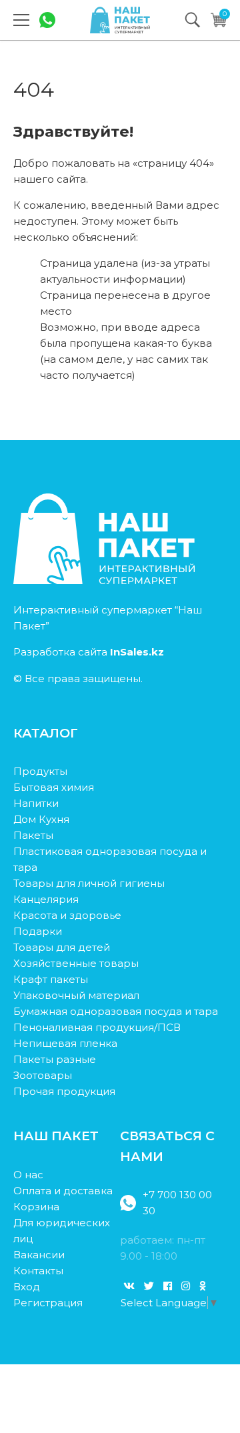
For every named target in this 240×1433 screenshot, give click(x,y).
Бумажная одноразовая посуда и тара (115, 1011)
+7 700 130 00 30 (177, 1202)
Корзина (36, 1206)
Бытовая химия (53, 787)
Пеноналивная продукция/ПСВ (97, 1027)
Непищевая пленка (65, 1043)
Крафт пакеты (50, 979)
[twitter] (149, 1286)
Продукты (40, 771)
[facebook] (167, 1286)
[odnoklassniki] (202, 1286)
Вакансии (39, 1254)
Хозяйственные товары (76, 963)
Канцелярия (46, 899)
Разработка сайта (88, 651)
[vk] (129, 1286)
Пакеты (33, 835)
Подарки (37, 931)
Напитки (36, 803)
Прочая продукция (64, 1091)
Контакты (38, 1270)
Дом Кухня (41, 819)
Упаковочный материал (76, 995)
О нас (28, 1174)
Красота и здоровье (67, 915)
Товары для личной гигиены (89, 883)
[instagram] (185, 1286)
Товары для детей (61, 947)
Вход (26, 1286)
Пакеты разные (54, 1059)
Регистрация (48, 1302)
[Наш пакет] (120, 20)
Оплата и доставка (63, 1190)
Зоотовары (42, 1075)
